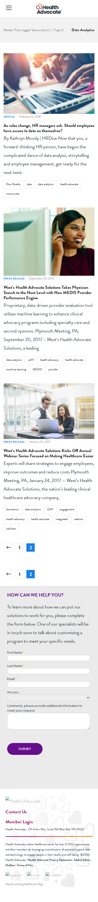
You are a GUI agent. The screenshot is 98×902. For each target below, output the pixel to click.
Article (9, 117)
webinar (78, 519)
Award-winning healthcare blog (24, 884)
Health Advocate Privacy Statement (50, 860)
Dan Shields (13, 184)
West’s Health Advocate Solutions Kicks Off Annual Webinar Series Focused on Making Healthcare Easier (48, 453)
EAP (50, 509)
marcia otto (13, 193)
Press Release (14, 278)
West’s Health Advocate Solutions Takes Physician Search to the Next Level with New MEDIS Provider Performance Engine (48, 292)
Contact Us (16, 811)
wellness (11, 528)
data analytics (46, 184)
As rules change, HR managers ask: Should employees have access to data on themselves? (49, 128)
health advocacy (49, 359)
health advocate (69, 184)
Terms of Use (25, 865)
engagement (67, 509)
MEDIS (37, 369)
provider (53, 369)
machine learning (16, 369)
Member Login (19, 821)
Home (8, 30)
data (29, 184)
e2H (31, 359)
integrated (62, 519)
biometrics (12, 509)
